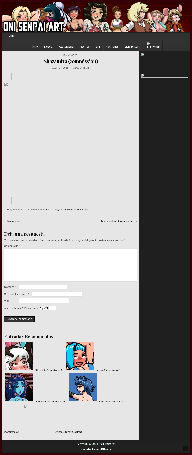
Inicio (35, 46)
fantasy (44, 209)
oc (51, 209)
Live (98, 46)
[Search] (187, 36)
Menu (11, 36)
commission (32, 209)
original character (65, 209)
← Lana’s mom (12, 221)
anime (19, 209)
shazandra (83, 209)
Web (7, 300)
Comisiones (112, 46)
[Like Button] (8, 76)
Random (48, 46)
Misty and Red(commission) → (119, 221)
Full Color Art (66, 46)
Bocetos (85, 46)
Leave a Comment (81, 67)
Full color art (71, 54)
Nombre (10, 287)
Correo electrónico (16, 294)
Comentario (12, 246)
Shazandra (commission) (71, 61)
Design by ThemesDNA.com (96, 449)
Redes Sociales (132, 46)
